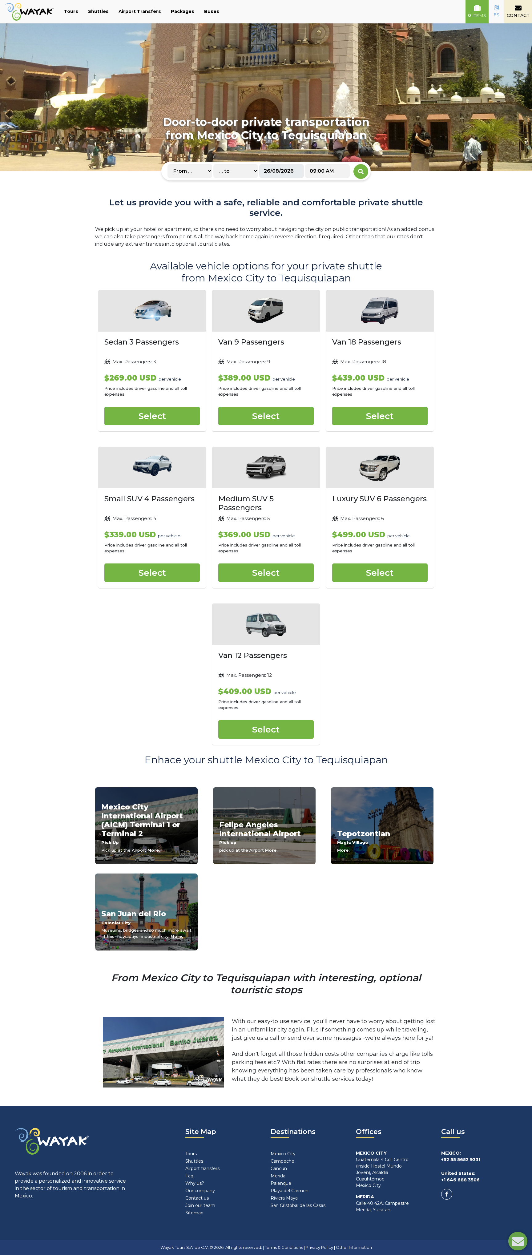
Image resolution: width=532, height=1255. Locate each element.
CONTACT (518, 15)
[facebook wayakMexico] (446, 1194)
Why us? (194, 1183)
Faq (189, 1176)
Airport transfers (202, 1168)
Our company (200, 1190)
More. (153, 850)
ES (496, 15)
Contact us (197, 1198)
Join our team (200, 1205)
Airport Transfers (140, 11)
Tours (71, 11)
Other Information (354, 1247)
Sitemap (194, 1213)
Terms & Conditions (284, 1247)
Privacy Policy (319, 1247)
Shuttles (98, 11)
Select (152, 416)
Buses (211, 11)
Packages (182, 11)
